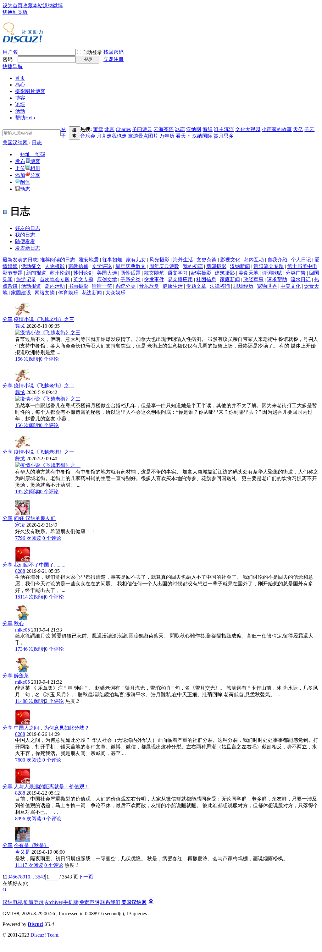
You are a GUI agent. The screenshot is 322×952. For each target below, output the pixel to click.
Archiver (53, 902)
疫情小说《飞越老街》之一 (44, 452)
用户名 (10, 52)
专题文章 (196, 286)
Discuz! (35, 924)
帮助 (25, 117)
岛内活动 (55, 286)
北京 (109, 129)
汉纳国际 (202, 136)
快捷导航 (13, 66)
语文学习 (178, 273)
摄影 (30, 91)
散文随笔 (154, 273)
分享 (35, 175)
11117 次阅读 (29, 865)
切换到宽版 (15, 12)
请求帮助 (277, 279)
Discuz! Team (44, 935)
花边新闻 (92, 292)
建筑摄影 (225, 273)
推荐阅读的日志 (57, 259)
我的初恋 (193, 266)
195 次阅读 (27, 491)
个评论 (49, 359)
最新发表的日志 (20, 259)
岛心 (20, 84)
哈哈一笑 (102, 286)
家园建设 (21, 292)
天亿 (298, 129)
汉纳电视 (13, 902)
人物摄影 (55, 266)
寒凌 (20, 525)
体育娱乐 (68, 292)
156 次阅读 (27, 359)
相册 (35, 168)
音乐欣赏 (149, 286)
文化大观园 (247, 129)
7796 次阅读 (28, 538)
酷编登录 (34, 902)
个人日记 (301, 259)
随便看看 (25, 241)
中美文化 (290, 286)
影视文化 (230, 259)
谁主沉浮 (224, 129)
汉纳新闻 (240, 266)
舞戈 (20, 326)
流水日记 (301, 279)
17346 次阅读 (29, 649)
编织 (208, 129)
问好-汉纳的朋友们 (35, 518)
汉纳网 (193, 129)
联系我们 (110, 902)
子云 (309, 129)
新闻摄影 (216, 266)
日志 (37, 142)
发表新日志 (27, 248)
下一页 (85, 876)
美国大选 (107, 273)
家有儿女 (136, 259)
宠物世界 (267, 286)
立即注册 (113, 59)
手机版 (70, 902)
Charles (123, 129)
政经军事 (253, 279)
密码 (8, 59)
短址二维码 (32, 154)
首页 (20, 78)
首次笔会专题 (55, 279)
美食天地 (248, 273)
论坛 (20, 104)
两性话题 (130, 273)
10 (27, 876)
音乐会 (87, 136)
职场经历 (243, 286)
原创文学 (107, 279)
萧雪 (98, 129)
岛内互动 (254, 259)
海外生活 (183, 259)
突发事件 (154, 279)
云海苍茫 (163, 129)
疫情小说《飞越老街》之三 (44, 319)
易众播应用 (180, 279)
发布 (20, 161)
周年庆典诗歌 (164, 266)
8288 (20, 571)
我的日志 (25, 235)
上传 (20, 168)
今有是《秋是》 (31, 845)
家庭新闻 (230, 279)
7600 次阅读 (28, 760)
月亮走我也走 (112, 136)
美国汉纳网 (15, 142)
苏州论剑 (60, 273)
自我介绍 (277, 259)
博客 (20, 98)
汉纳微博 (53, 5)
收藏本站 (33, 5)
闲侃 (25, 182)
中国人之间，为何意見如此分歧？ (51, 727)
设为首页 (13, 5)
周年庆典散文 (130, 266)
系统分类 (125, 286)
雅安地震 (89, 259)
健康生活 (173, 286)
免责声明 (89, 902)
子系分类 (130, 279)
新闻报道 (36, 273)
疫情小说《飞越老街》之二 (44, 385)
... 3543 (37, 876)
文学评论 (102, 266)
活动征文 (31, 266)
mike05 (22, 629)
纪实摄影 (201, 273)
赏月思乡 (224, 136)
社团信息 (206, 279)
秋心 (19, 623)
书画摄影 (78, 286)
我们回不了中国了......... (39, 564)
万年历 (167, 136)
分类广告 (296, 273)
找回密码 (113, 52)
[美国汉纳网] (23, 40)
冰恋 (180, 129)
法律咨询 (220, 286)
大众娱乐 (115, 292)
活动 (20, 111)
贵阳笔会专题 (268, 266)
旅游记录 (26, 279)
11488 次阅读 (29, 701)
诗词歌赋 (272, 273)
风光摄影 (159, 259)
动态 (25, 189)
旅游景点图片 (143, 136)
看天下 (183, 136)
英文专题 (83, 279)
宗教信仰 (78, 266)
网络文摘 (45, 292)
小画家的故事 (277, 129)
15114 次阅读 (29, 596)
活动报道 (31, 286)
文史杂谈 (207, 259)
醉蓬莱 (21, 675)
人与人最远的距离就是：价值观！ (51, 786)
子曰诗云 (142, 129)
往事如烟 (112, 259)
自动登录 (92, 52)
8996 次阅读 (28, 818)
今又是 (22, 852)
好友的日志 (27, 228)
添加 (20, 175)
